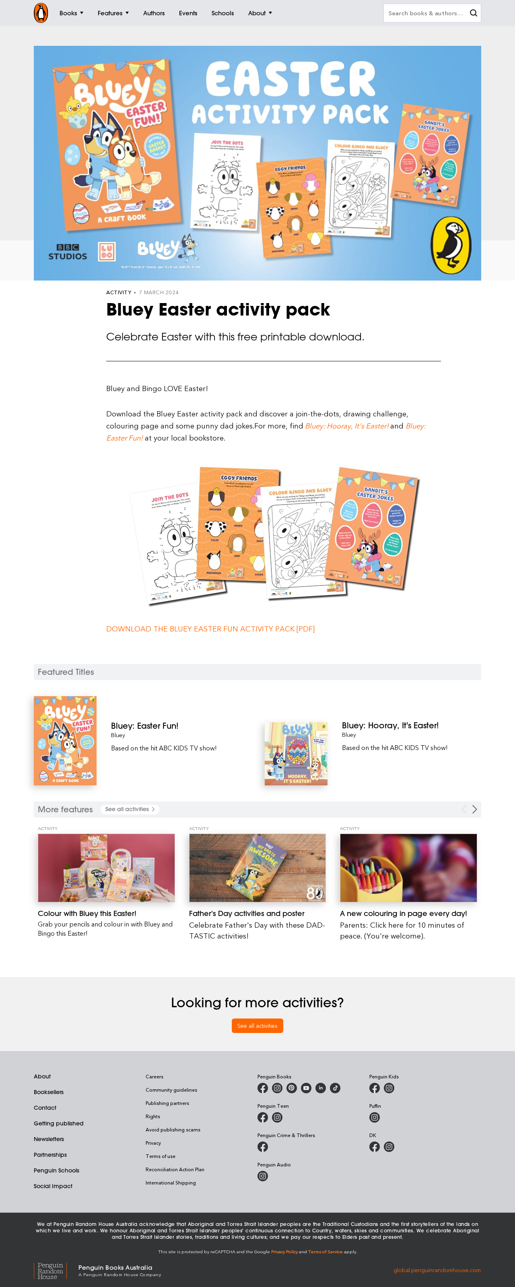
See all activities (257, 1025)
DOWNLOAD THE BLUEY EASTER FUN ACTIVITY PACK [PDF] (210, 628)
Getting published (59, 1123)
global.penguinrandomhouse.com (437, 1270)
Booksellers (49, 1092)
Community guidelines (171, 1089)
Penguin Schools (56, 1170)
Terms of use (160, 1156)
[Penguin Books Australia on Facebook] (263, 1088)
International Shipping (171, 1182)
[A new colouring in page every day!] (408, 868)
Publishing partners (167, 1103)
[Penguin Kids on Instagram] (389, 1088)
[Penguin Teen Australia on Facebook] (263, 1117)
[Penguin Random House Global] (56, 1270)
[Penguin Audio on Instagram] (263, 1176)
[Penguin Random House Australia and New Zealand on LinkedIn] (320, 1088)
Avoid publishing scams (173, 1129)
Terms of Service (325, 1251)
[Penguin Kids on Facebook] (374, 1088)
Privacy (153, 1142)
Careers (154, 1076)
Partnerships (50, 1154)
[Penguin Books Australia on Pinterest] (291, 1088)
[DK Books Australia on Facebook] (374, 1146)
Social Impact (53, 1186)
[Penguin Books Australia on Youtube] (306, 1088)
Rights (153, 1116)
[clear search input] (473, 13)
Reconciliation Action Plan (175, 1169)
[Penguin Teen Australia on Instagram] (277, 1117)
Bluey (118, 735)
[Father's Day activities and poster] (258, 868)
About (42, 1076)
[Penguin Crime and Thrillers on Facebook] (263, 1146)
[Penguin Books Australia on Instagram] (277, 1088)
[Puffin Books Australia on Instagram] (374, 1117)
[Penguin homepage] (41, 13)
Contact (45, 1107)
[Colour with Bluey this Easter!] (106, 868)
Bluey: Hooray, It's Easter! (346, 425)
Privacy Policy (284, 1251)
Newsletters (49, 1139)
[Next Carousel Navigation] (474, 809)
